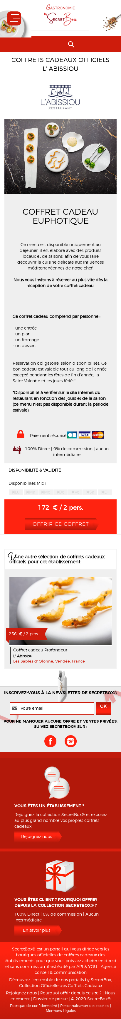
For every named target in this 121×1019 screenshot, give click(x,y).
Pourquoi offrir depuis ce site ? (70, 993)
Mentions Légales (60, 1011)
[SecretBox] (60, 15)
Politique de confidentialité (33, 1006)
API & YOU (86, 967)
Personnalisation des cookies (84, 1006)
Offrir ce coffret (61, 524)
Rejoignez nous (36, 837)
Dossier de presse (50, 999)
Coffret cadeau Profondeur (40, 650)
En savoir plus (60, 611)
